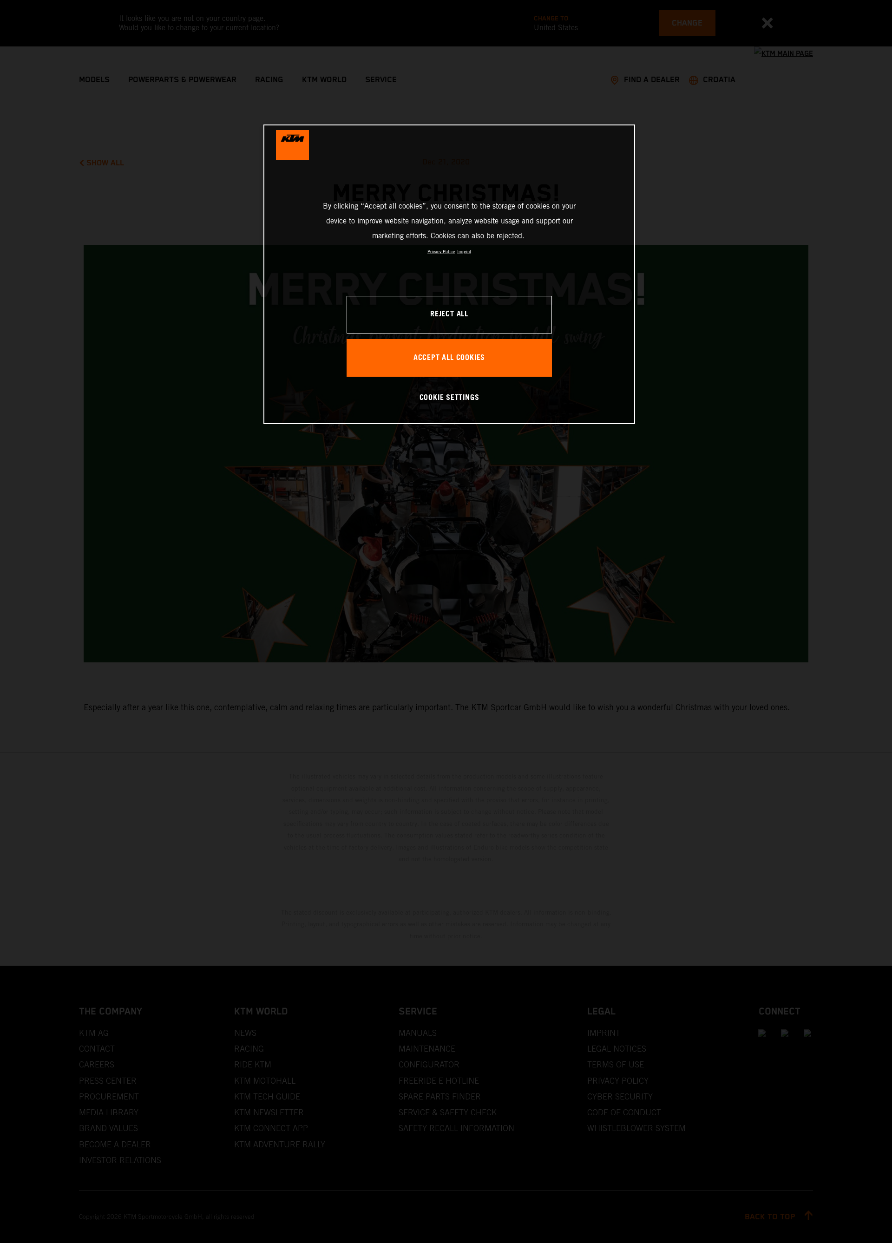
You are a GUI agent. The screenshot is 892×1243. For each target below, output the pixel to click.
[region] (449, 274)
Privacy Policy (441, 251)
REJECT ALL (449, 314)
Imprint (464, 251)
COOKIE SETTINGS (449, 398)
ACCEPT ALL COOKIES (449, 358)
